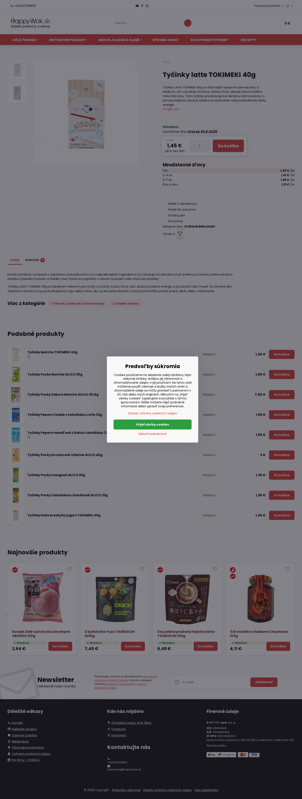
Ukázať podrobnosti (152, 434)
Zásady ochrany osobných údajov (152, 413)
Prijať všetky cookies (152, 424)
